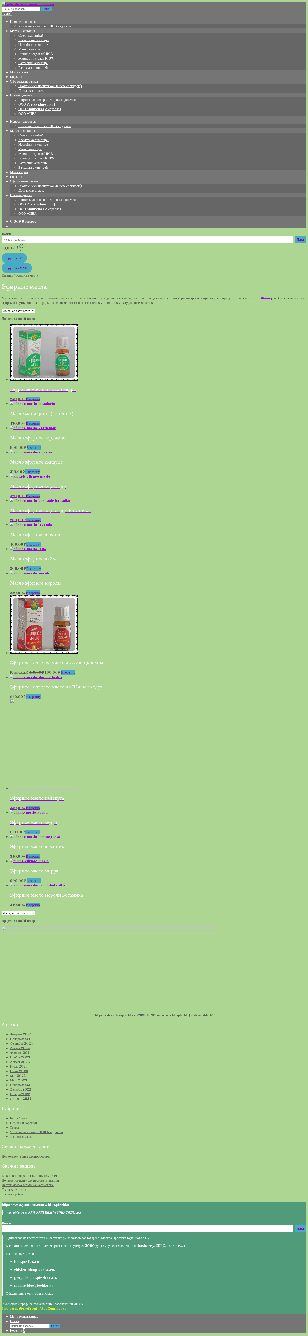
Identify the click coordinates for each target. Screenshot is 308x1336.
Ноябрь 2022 (20, 1094)
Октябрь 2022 (20, 1098)
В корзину (33, 399)
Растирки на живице (33, 63)
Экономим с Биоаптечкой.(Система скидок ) (50, 86)
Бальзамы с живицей (33, 67)
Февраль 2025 (21, 1034)
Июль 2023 (19, 1066)
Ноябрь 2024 (20, 1038)
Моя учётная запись (24, 1316)
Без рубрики (18, 1118)
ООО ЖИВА (27, 113)
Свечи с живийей (30, 35)
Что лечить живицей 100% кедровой (44, 26)
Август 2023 (20, 1061)
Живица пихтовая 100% (36, 58)
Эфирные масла (21, 1136)
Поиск (46, 8)
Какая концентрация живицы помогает (29, 1175)
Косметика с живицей (33, 40)
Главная (7, 275)
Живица (267, 298)
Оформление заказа (24, 81)
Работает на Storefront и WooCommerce (34, 1308)
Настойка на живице (33, 44)
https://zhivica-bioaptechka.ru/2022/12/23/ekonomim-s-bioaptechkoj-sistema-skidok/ (154, 1015)
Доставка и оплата (31, 90)
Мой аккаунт (19, 72)
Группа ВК (14, 258)
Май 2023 (18, 1075)
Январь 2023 (20, 1084)
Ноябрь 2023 (20, 1057)
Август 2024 (20, 1048)
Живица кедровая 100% (35, 53)
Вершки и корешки (23, 1123)
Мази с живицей (30, 49)
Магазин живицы (22, 30)
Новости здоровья (23, 21)
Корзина (16, 76)
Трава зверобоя (12, 1194)
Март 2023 (18, 1080)
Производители (21, 95)
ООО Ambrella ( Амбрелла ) (39, 109)
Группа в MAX (16, 268)
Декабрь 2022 (20, 1089)
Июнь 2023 (19, 1071)
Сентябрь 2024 (21, 1043)
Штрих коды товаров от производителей (47, 99)
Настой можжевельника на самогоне (28, 1185)
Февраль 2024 (21, 1052)
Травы (14, 1127)
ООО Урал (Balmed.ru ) (36, 104)
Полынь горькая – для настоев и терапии (30, 1180)
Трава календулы (14, 1189)
